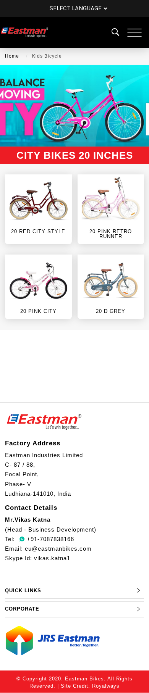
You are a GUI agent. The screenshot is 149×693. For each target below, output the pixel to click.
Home (12, 56)
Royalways (106, 686)
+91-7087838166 (49, 539)
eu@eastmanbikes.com (58, 548)
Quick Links (23, 590)
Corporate (22, 609)
